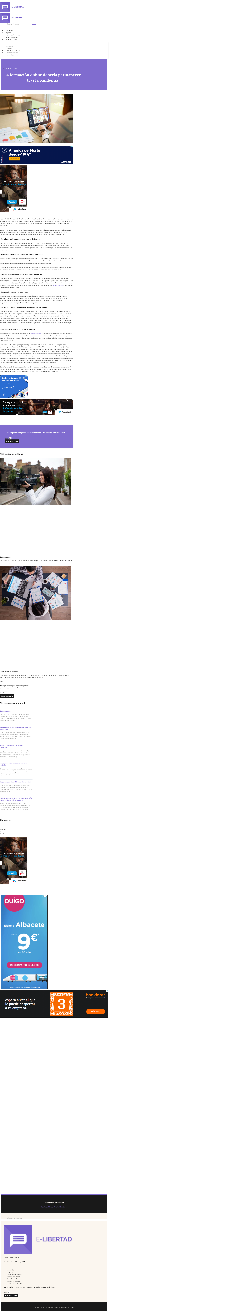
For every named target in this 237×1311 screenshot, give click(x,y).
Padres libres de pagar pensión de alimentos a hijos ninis (15, 728)
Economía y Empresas (13, 35)
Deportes (8, 33)
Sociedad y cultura (11, 39)
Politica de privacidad (14, 1283)
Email (7, 438)
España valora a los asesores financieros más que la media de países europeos (16, 799)
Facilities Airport (57, 285)
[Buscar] (34, 24)
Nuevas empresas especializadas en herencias (12, 747)
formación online (35, 334)
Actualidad (9, 30)
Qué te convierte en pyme (9, 672)
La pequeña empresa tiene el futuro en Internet (13, 765)
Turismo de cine (5, 557)
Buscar (9, 24)
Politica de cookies (13, 1281)
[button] (16, 829)
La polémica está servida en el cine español (15, 782)
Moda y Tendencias (12, 37)
